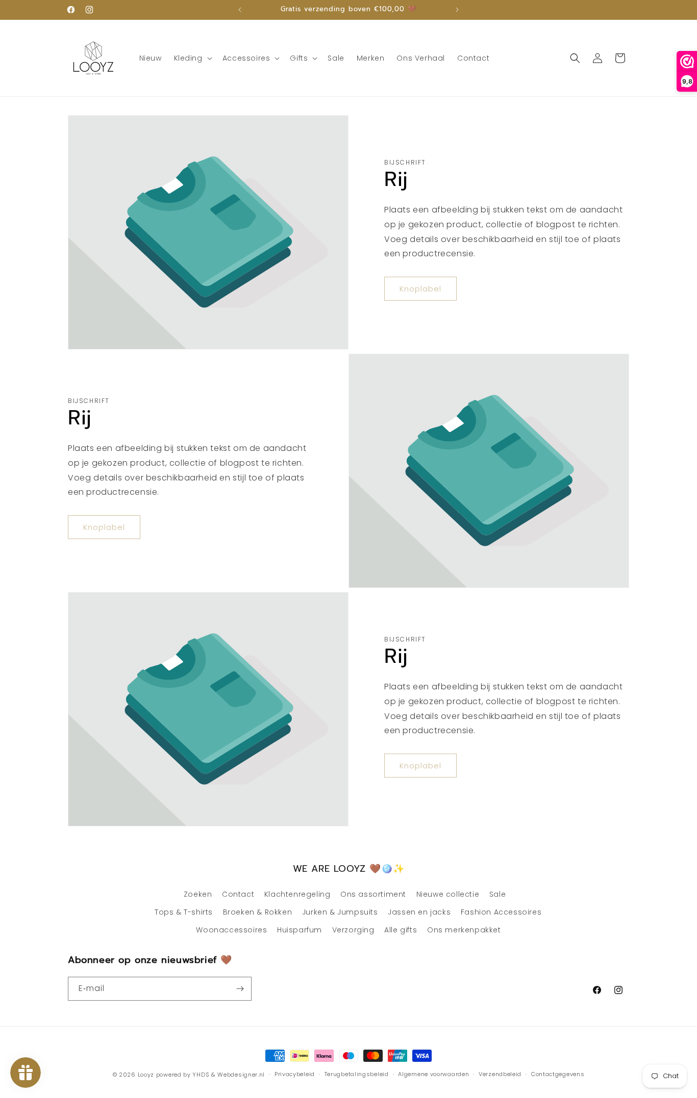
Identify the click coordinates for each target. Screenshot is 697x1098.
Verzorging (353, 930)
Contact (238, 894)
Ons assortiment (373, 894)
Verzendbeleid (500, 1074)
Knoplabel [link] (420, 288)
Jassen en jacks (419, 912)
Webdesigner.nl (241, 1074)
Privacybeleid (295, 1074)
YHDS (200, 1074)
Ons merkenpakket (464, 930)
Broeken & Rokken (257, 912)
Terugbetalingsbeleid (357, 1074)
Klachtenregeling (297, 894)
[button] (192, 58)
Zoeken (198, 894)
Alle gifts (400, 930)
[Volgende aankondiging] (457, 9)
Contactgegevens (558, 1074)
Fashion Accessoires (501, 912)
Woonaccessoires (231, 930)
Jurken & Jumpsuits (340, 912)
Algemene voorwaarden (433, 1074)
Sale (497, 894)
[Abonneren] (240, 989)
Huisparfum (299, 930)
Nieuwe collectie (448, 894)
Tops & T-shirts (184, 912)
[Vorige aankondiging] (240, 9)
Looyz (146, 1074)
